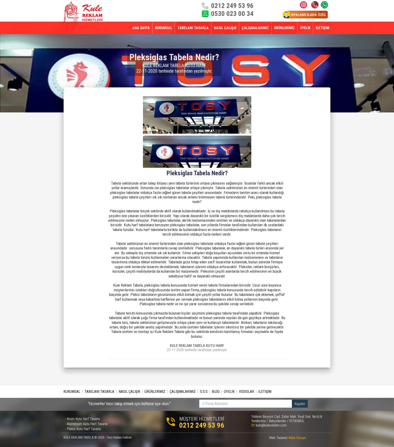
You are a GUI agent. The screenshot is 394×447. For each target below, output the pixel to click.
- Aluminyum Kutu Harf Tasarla (86, 424)
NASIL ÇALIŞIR (225, 28)
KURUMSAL (163, 28)
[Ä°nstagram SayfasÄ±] (303, 4)
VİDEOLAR (246, 391)
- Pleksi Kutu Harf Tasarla (83, 429)
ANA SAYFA (141, 28)
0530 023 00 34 (324, 4)
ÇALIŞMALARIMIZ (255, 28)
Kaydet (300, 404)
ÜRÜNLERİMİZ (284, 28)
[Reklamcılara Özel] (305, 14)
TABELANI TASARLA (193, 28)
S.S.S (203, 391)
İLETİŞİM (322, 28)
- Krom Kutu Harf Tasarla (82, 419)
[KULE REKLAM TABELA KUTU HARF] (83, 12)
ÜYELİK (305, 28)
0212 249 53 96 (315, 4)
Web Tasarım (287, 438)
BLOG (216, 391)
